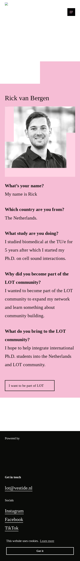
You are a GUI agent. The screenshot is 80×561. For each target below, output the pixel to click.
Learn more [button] (47, 541)
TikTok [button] (11, 528)
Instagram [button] (14, 510)
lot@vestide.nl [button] (18, 487)
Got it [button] (40, 550)
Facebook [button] (14, 519)
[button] (71, 12)
